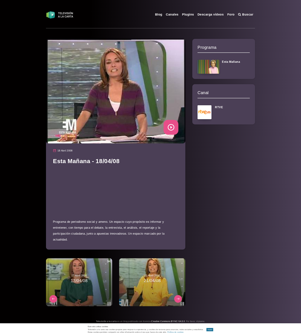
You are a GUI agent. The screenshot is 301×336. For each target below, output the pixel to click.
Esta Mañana (231, 61)
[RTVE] (204, 112)
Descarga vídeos (211, 14)
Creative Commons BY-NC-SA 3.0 (168, 321)
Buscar (247, 14)
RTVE (219, 107)
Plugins (188, 14)
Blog (158, 14)
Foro (231, 14)
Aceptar (210, 329)
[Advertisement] (115, 194)
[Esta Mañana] (208, 67)
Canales (172, 14)
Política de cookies (175, 332)
